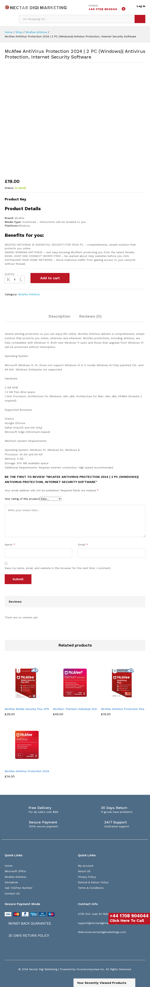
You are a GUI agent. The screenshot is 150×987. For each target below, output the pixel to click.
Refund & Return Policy (93, 882)
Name (10, 544)
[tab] (59, 318)
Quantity (9, 274)
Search (140, 19)
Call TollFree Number (18, 887)
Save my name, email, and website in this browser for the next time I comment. (58, 568)
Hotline (93, 5)
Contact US (12, 893)
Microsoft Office (15, 871)
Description (59, 316)
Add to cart (50, 278)
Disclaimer (11, 882)
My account (85, 865)
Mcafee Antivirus (29, 294)
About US (84, 871)
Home (8, 865)
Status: (9, 187)
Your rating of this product (22, 498)
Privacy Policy (87, 876)
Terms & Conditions (91, 887)
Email (83, 544)
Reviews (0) (90, 316)
